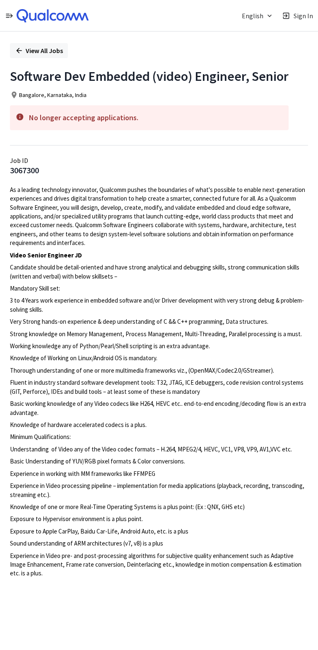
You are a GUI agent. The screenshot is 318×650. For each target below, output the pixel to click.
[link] (53, 16)
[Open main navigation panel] (9, 15)
